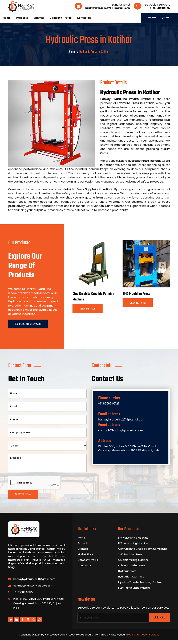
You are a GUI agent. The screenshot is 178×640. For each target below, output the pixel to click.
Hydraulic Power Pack (131, 576)
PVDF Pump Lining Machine (134, 587)
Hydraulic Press (127, 571)
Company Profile (61, 17)
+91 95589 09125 (159, 8)
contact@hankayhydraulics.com (120, 430)
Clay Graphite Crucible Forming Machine (142, 549)
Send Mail (159, 617)
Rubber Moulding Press (131, 565)
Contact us (84, 17)
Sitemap (39, 17)
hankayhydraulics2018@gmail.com (108, 8)
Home (7, 17)
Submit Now (23, 494)
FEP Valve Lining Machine (133, 543)
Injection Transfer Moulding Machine (140, 582)
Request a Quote (159, 17)
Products (22, 17)
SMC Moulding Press (137, 293)
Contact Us (84, 565)
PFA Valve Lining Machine (133, 537)
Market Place (85, 554)
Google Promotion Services (142, 634)
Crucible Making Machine (133, 560)
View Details (87, 308)
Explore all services (28, 324)
